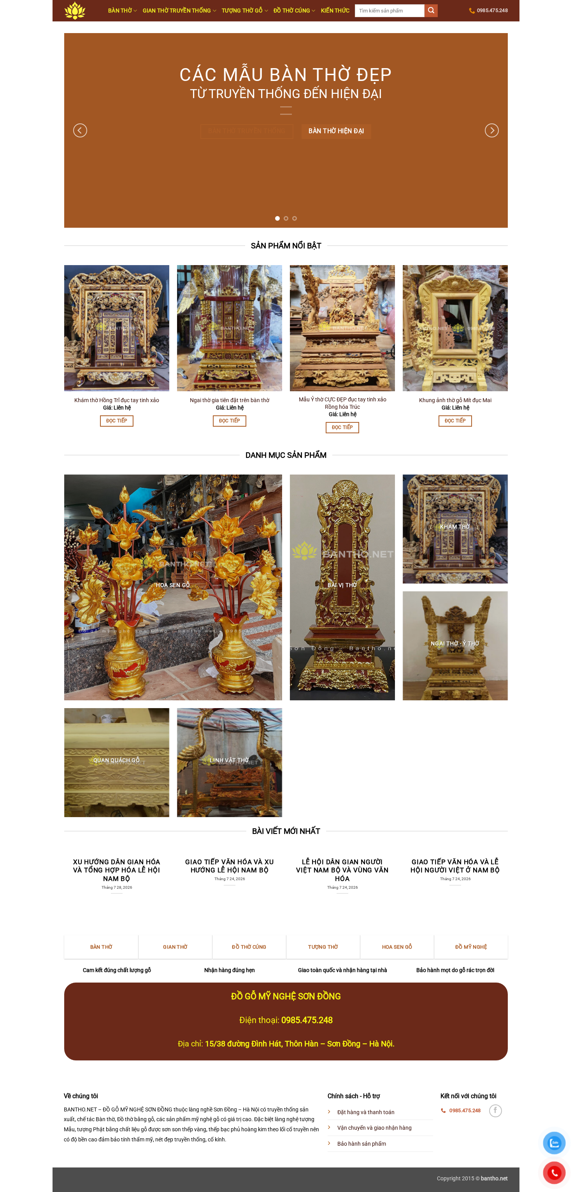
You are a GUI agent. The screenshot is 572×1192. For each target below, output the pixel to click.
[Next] (492, 130)
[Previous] (80, 130)
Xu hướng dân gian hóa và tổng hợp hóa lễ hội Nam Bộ (116, 870)
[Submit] (431, 11)
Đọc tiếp (117, 421)
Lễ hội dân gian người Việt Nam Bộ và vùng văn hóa (342, 870)
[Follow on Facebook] (495, 1110)
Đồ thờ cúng (292, 10)
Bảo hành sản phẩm (361, 1144)
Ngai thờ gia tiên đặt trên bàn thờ (229, 400)
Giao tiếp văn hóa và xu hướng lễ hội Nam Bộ (229, 866)
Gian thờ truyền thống (177, 10)
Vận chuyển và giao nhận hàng (374, 1128)
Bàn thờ (120, 10)
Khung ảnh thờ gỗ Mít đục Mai (455, 400)
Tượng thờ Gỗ (242, 10)
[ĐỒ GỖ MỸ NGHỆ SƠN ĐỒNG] (80, 10)
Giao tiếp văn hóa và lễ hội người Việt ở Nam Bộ (455, 866)
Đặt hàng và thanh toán (366, 1112)
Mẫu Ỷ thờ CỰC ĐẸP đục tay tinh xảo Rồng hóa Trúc (342, 403)
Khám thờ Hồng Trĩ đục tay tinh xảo (116, 400)
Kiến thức (335, 10)
